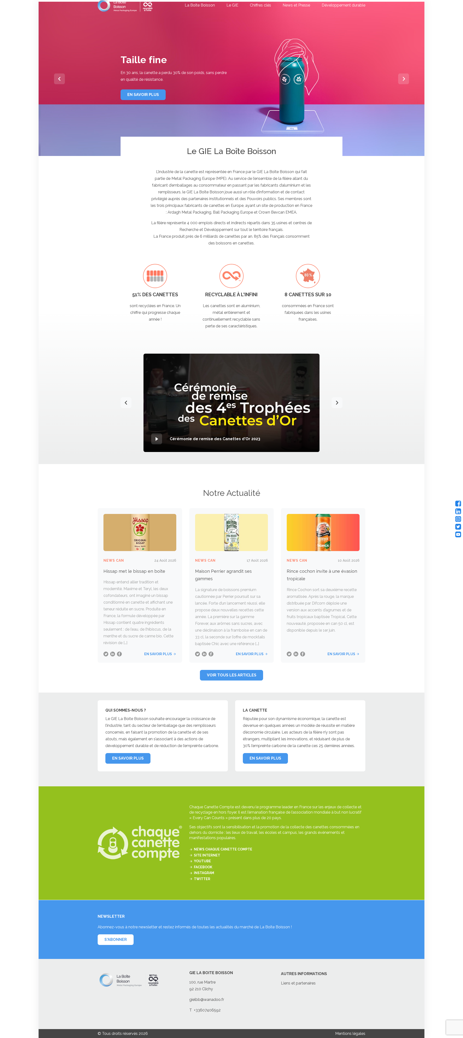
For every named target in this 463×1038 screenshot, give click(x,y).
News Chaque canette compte (223, 849)
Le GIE (232, 5)
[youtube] (458, 534)
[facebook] (458, 503)
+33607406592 (207, 1010)
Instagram (204, 873)
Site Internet (207, 855)
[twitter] (458, 527)
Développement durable (343, 5)
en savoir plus (143, 94)
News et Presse (296, 5)
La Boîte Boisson (200, 5)
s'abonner (115, 939)
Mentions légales (350, 1033)
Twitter (202, 879)
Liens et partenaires (298, 983)
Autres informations (304, 973)
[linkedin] (458, 511)
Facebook (203, 867)
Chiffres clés (260, 5)
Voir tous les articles (231, 675)
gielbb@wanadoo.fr (206, 999)
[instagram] (458, 519)
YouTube (202, 861)
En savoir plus (158, 654)
